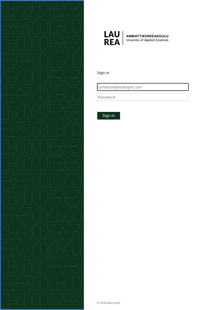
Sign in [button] (109, 115)
